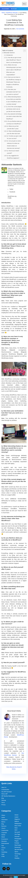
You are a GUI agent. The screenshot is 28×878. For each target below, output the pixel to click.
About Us (3, 787)
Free (2, 850)
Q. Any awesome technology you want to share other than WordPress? (14, 116)
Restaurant (17, 847)
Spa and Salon (18, 849)
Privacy (3, 804)
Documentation (5, 8)
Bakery (3, 821)
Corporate (4, 832)
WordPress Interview (11, 12)
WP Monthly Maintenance (8, 796)
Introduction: (9, 55)
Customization (5, 789)
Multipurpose (18, 823)
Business (3, 826)
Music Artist (18, 825)
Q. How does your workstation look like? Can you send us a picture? (13, 92)
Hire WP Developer (6, 791)
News (16, 828)
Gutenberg (4, 852)
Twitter (11, 189)
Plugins (17, 841)
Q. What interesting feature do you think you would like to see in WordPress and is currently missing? (13, 100)
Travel (16, 856)
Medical (17, 821)
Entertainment (5, 843)
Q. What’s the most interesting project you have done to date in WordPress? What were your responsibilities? (13, 69)
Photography (18, 838)
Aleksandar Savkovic (9, 52)
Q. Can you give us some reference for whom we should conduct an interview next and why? (14, 144)
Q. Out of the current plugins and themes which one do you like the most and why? (14, 109)
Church (3, 828)
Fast (2, 845)
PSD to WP (4, 794)
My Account (14, 8)
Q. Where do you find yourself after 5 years (12, 127)
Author (3, 817)
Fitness (3, 847)
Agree (16, 876)
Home (3, 12)
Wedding (17, 858)
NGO (16, 830)
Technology (18, 853)
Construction (4, 830)
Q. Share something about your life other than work (14, 132)
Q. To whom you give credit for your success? (14, 137)
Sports (16, 851)
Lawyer (16, 817)
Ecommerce (4, 839)
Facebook (12, 192)
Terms (3, 802)
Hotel (2, 854)
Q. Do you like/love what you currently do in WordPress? (14, 122)
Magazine (17, 819)
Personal (17, 836)
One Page (17, 834)
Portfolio (17, 843)
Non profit (17, 832)
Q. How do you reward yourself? (13, 152)
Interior (16, 815)
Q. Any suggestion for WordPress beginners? (13, 157)
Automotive (4, 819)
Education (4, 841)
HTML (3, 856)
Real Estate (18, 845)
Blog (2, 798)
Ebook (3, 837)
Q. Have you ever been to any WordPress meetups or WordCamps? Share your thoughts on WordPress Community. (13, 82)
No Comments (20, 28)
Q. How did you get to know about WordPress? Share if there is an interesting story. (13, 60)
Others (3, 815)
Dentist (3, 834)
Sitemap (3, 800)
